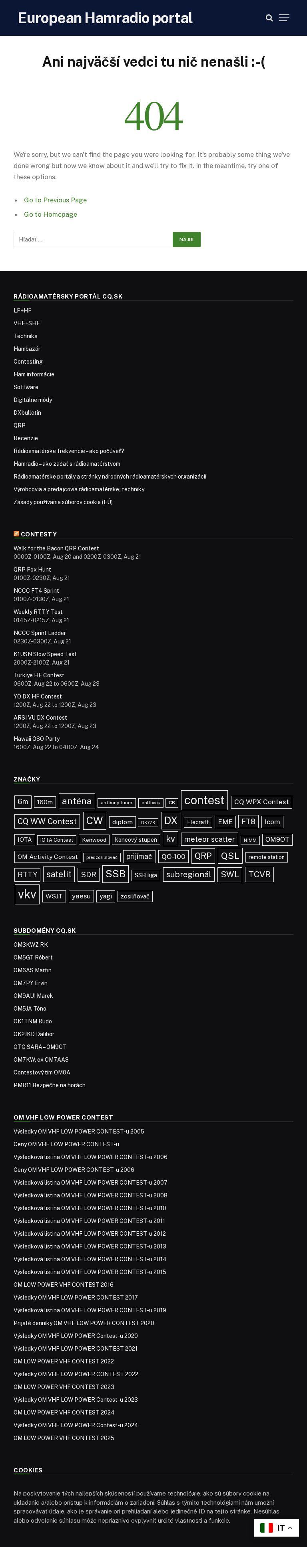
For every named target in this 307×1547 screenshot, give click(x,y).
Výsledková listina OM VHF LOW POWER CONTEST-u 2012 (90, 1233)
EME (225, 822)
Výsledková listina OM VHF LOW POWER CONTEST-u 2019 (90, 1310)
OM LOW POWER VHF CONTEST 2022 (64, 1361)
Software (26, 387)
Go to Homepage (50, 214)
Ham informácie (34, 374)
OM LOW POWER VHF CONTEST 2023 (64, 1387)
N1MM (250, 840)
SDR (88, 874)
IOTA (25, 839)
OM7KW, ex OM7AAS (41, 1059)
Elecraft (198, 822)
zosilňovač (135, 896)
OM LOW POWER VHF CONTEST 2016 (64, 1285)
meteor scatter (209, 839)
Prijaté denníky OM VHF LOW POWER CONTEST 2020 (84, 1323)
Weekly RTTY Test (38, 612)
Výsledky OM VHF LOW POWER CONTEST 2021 (76, 1348)
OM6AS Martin (33, 970)
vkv (27, 894)
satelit (59, 874)
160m (45, 802)
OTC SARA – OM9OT (40, 1047)
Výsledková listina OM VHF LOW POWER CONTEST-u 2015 (90, 1272)
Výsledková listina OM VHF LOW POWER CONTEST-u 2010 (90, 1208)
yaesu (81, 896)
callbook (151, 802)
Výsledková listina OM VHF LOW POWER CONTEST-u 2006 (90, 1157)
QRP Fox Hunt (32, 569)
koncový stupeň (136, 839)
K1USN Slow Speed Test (45, 654)
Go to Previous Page (55, 200)
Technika (26, 336)
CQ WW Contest (47, 821)
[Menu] (284, 18)
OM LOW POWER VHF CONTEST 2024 (64, 1412)
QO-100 (173, 857)
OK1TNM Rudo (33, 1021)
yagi (106, 896)
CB (172, 802)
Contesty (39, 534)
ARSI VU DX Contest (40, 717)
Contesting (28, 361)
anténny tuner (117, 802)
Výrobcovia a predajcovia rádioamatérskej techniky (79, 489)
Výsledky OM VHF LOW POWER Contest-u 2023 (76, 1400)
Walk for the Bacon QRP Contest (56, 548)
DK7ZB (148, 822)
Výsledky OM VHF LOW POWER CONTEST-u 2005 (79, 1131)
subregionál (188, 874)
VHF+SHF (27, 323)
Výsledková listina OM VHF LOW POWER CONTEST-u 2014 (90, 1259)
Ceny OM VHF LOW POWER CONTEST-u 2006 (74, 1170)
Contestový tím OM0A (42, 1072)
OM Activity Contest (48, 857)
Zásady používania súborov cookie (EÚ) (63, 502)
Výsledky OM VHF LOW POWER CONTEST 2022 (76, 1374)
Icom (272, 822)
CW (94, 821)
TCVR (259, 874)
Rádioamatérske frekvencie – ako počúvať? (69, 451)
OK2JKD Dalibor (34, 1034)
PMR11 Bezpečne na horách (50, 1085)
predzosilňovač (102, 857)
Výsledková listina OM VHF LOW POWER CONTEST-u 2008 (90, 1195)
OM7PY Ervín (31, 983)
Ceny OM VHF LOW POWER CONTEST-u (66, 1144)
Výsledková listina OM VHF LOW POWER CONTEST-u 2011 (89, 1221)
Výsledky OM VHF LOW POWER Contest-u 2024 (76, 1425)
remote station (267, 857)
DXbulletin (27, 413)
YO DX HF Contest (38, 696)
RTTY (27, 874)
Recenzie (26, 438)
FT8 (248, 821)
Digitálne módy (33, 400)
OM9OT (277, 839)
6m (23, 801)
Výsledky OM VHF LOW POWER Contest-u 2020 (76, 1336)
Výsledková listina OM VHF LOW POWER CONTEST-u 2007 (90, 1182)
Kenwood (94, 840)
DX (171, 821)
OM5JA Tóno (30, 1008)
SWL (230, 874)
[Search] (269, 18)
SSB (116, 874)
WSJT (54, 896)
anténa (77, 801)
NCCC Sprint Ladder (40, 633)
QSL (230, 855)
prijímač (139, 856)
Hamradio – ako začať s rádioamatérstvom (67, 464)
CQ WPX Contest (261, 802)
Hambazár (27, 349)
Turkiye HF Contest (39, 675)
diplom (122, 822)
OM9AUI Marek (33, 996)
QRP (20, 425)
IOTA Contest (56, 840)
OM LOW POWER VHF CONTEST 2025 (64, 1438)
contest (204, 800)
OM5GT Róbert (33, 957)
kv (170, 839)
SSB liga (146, 875)
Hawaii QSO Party (37, 739)
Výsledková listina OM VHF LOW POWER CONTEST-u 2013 (90, 1246)
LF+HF (23, 310)
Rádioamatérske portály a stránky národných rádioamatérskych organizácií (110, 476)
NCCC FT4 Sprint (36, 591)
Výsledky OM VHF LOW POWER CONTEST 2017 (76, 1297)
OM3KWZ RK (31, 945)
